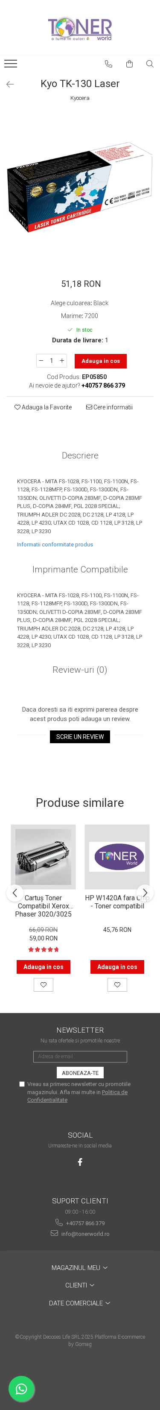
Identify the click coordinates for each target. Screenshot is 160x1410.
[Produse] (11, 66)
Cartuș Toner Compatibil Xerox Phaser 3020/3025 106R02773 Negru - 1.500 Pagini (43, 905)
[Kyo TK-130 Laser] (80, 186)
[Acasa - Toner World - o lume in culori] (80, 28)
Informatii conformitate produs (55, 544)
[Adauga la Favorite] (43, 985)
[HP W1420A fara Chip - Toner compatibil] (117, 857)
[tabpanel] (80, 186)
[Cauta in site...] (150, 64)
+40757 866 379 (85, 1223)
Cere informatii (112, 407)
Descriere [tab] (80, 455)
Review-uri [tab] (80, 670)
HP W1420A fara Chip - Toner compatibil (117, 902)
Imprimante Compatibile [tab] (80, 569)
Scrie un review (80, 736)
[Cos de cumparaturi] (129, 64)
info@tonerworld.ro (85, 1234)
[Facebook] (80, 1162)
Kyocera (80, 98)
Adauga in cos (100, 361)
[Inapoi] (6, 84)
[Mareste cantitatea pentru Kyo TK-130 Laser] (62, 361)
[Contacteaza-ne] (109, 64)
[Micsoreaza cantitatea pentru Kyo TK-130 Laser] (41, 361)
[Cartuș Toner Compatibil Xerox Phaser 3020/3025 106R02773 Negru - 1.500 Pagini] (43, 857)
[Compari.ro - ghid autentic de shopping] (80, 1377)
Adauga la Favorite (46, 407)
